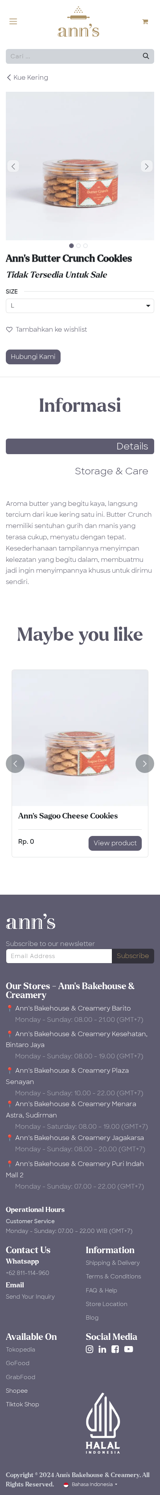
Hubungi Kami (33, 357)
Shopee (17, 1390)
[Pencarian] (146, 56)
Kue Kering (31, 77)
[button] (13, 166)
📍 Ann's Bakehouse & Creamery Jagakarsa (75, 1138)
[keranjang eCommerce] (148, 21)
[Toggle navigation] (13, 22)
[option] (80, 763)
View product (115, 843)
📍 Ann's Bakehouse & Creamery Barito (68, 1008)
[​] (91, 1349)
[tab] (80, 446)
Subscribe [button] (133, 956)
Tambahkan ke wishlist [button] (51, 329)
